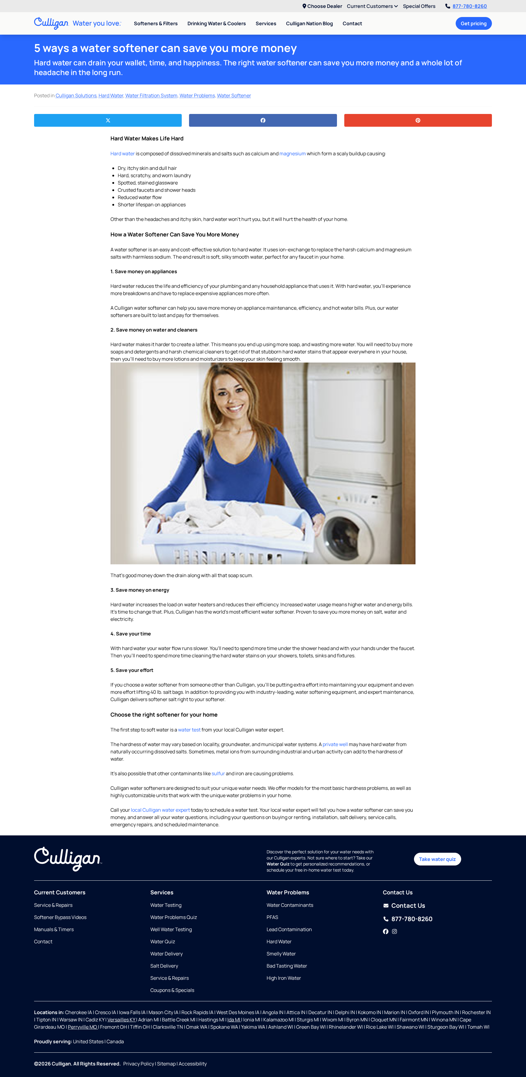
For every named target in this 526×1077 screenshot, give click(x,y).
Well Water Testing (171, 929)
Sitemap (166, 1063)
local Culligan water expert (160, 810)
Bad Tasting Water (287, 965)
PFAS (272, 917)
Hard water (122, 153)
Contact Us (408, 905)
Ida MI (234, 1019)
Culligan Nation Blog (309, 23)
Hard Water (111, 95)
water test (189, 729)
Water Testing (165, 905)
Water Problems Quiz (173, 917)
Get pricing (474, 23)
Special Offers (419, 6)
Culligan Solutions (76, 95)
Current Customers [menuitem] (370, 6)
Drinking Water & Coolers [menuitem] (217, 23)
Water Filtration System (151, 95)
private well (335, 744)
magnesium (292, 153)
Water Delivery (166, 953)
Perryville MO (83, 1027)
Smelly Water (281, 953)
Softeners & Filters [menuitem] (156, 23)
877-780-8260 (470, 6)
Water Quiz (162, 941)
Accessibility (193, 1063)
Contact (352, 23)
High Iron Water (284, 978)
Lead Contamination (289, 929)
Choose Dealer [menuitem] (324, 6)
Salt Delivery (164, 965)
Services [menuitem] (266, 23)
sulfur (218, 773)
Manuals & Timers (54, 929)
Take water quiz (437, 859)
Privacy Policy (138, 1063)
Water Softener (234, 95)
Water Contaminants (290, 905)
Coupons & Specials (172, 990)
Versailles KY (121, 1019)
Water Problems (197, 95)
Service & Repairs (53, 905)
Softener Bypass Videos (60, 917)
